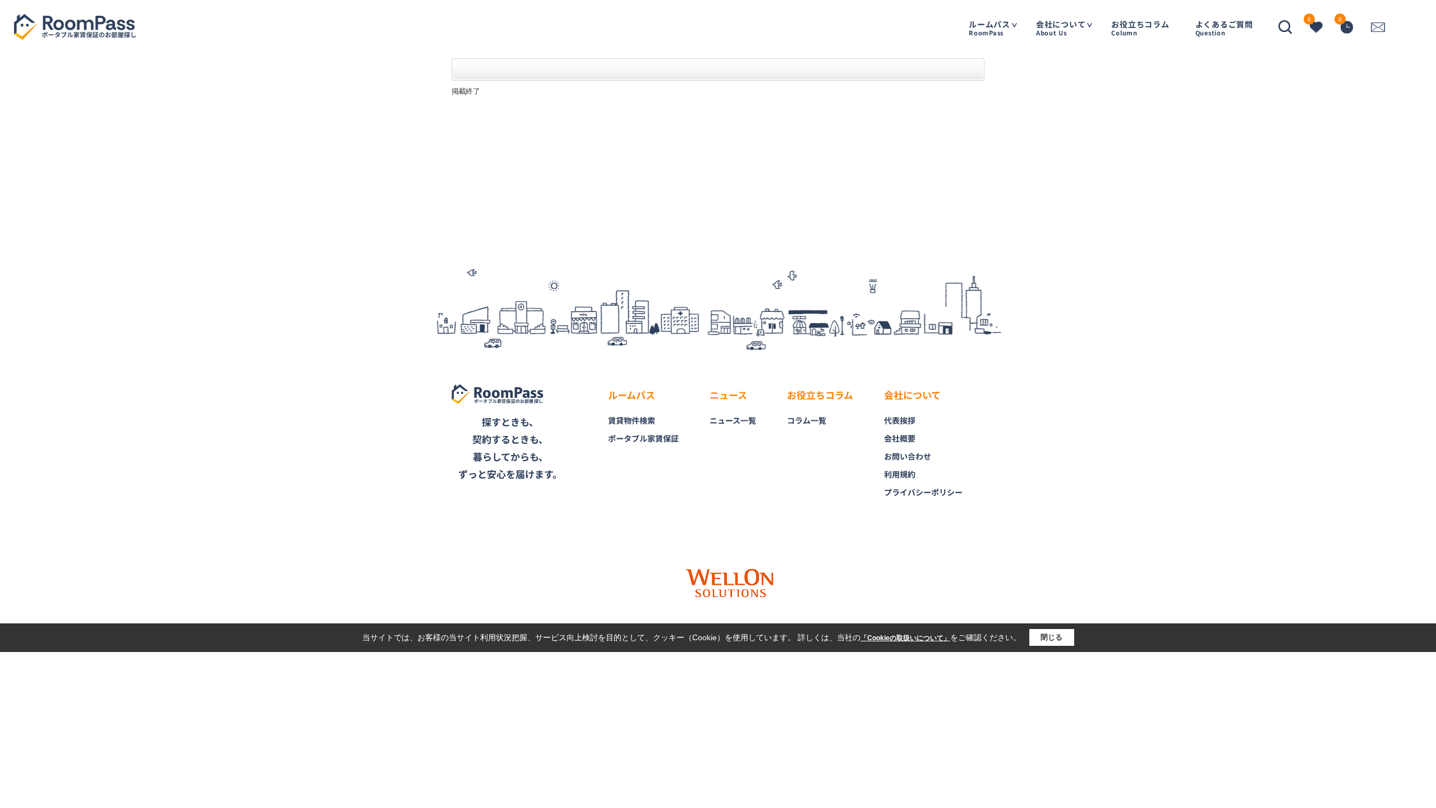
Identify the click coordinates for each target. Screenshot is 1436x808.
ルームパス (989, 27)
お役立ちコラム (1140, 27)
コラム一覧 (806, 420)
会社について (1061, 27)
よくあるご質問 (1224, 27)
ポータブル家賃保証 (643, 438)
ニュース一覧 (733, 420)
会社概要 (899, 438)
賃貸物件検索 (631, 420)
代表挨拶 (899, 420)
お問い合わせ (907, 456)
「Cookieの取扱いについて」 (905, 638)
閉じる (1051, 637)
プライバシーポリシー (923, 492)
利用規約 (899, 474)
